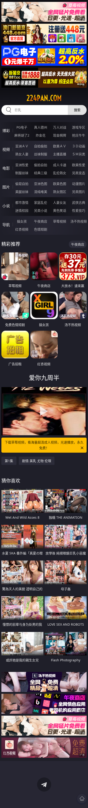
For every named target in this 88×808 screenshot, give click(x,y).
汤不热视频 (78, 221)
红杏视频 (21, 229)
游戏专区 (78, 127)
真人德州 (40, 127)
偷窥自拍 (21, 183)
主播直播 (59, 154)
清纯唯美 (40, 191)
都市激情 (21, 202)
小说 (6, 205)
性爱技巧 (78, 210)
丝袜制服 (40, 154)
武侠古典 (78, 202)
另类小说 (40, 210)
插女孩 (22, 221)
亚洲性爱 (21, 165)
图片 (6, 187)
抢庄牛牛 (78, 135)
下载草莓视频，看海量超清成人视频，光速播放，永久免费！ (44, 445)
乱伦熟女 (59, 173)
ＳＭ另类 (78, 154)
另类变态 (78, 173)
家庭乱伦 (40, 202)
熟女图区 (59, 191)
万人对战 (59, 127)
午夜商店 (40, 221)
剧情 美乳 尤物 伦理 (36, 461)
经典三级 (40, 173)
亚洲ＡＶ (21, 146)
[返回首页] (82, 798)
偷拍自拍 (40, 165)
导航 (6, 224)
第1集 (9, 461)
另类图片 (78, 191)
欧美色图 (59, 183)
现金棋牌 (59, 135)
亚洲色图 (40, 183)
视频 (6, 149)
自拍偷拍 (40, 146)
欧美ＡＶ (59, 146)
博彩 (6, 130)
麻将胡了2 (21, 135)
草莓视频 (59, 221)
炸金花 (41, 135)
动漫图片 (78, 183)
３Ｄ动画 (78, 146)
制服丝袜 (21, 173)
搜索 (77, 110)
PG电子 (21, 127)
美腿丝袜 (21, 191)
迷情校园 (21, 210)
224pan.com (44, 98)
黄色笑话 (59, 210)
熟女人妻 (21, 154)
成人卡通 (59, 165)
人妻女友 (59, 202)
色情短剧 (40, 229)
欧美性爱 (78, 165)
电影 (6, 168)
